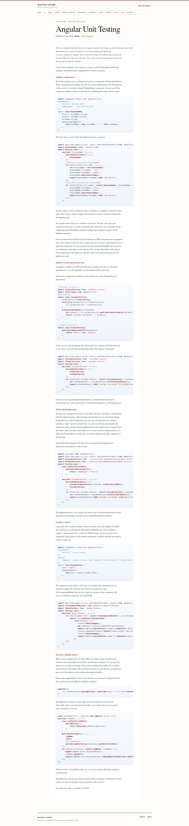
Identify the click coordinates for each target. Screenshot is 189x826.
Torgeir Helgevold (87, 36)
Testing (129, 12)
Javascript (92, 12)
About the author (145, 6)
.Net (122, 12)
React (101, 12)
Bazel (50, 12)
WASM (57, 12)
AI (44, 12)
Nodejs (108, 12)
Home (39, 12)
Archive (142, 817)
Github (86, 788)
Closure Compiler (68, 12)
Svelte (116, 12)
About (149, 817)
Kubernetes (82, 12)
